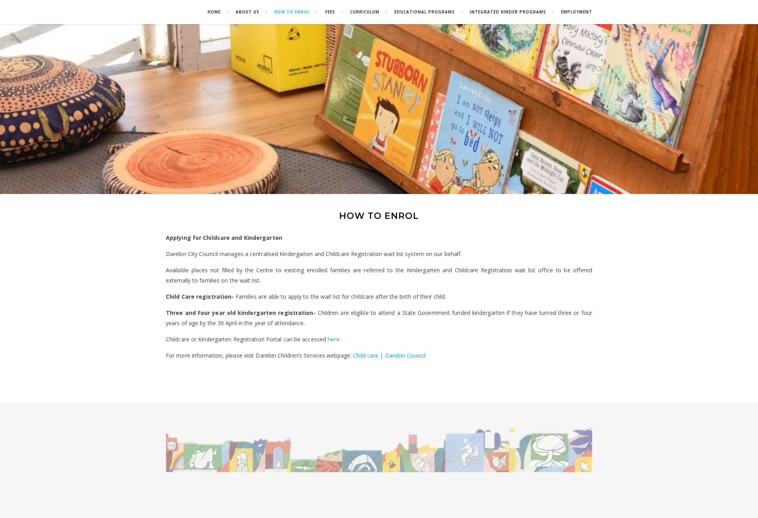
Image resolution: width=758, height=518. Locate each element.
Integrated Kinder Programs (508, 12)
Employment (576, 12)
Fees (330, 12)
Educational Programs (424, 12)
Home (214, 12)
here (333, 339)
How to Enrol (292, 12)
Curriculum (364, 12)
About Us (247, 12)
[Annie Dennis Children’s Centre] (379, 449)
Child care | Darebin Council (389, 355)
